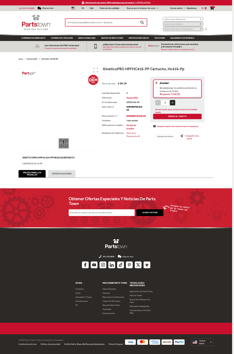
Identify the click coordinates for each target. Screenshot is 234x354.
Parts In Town (136, 295)
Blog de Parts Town (111, 305)
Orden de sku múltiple (109, 8)
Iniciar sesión (176, 8)
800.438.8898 (28, 8)
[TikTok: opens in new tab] (120, 264)
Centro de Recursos (139, 38)
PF (76, 305)
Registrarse (192, 8)
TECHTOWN (159, 38)
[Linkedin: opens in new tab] (111, 264)
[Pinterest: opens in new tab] (129, 264)
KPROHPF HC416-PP (136, 116)
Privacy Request (116, 344)
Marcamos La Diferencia (113, 297)
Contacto (79, 289)
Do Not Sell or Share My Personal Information (84, 344)
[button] (96, 70)
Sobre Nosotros (109, 289)
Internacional (109, 313)
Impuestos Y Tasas (83, 297)
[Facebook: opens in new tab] (85, 264)
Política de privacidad (50, 344)
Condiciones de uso (28, 344)
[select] (202, 342)
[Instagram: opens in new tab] (103, 264)
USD (92, 8)
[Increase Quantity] (172, 102)
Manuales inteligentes (139, 306)
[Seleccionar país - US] (73, 8)
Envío (78, 293)
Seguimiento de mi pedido (182, 38)
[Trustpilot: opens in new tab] (147, 264)
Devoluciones (81, 301)
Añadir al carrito (177, 116)
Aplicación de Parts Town (141, 291)
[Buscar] (206, 29)
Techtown (107, 309)
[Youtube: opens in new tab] (94, 264)
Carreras (106, 293)
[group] (59, 102)
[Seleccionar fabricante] (183, 19)
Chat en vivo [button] (127, 257)
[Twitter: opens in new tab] (138, 264)
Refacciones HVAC (87, 38)
